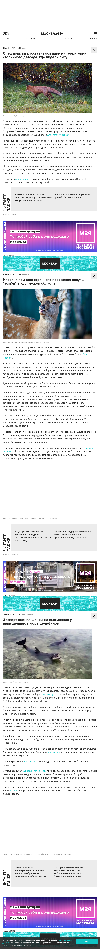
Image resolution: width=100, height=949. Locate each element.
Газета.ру (48, 694)
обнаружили (22, 179)
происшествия (17, 890)
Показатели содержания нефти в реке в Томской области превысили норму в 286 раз (72, 534)
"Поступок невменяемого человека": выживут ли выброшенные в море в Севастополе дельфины (68, 872)
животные (6, 214)
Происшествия (28, 614)
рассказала (54, 752)
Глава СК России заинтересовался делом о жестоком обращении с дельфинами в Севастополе (30, 872)
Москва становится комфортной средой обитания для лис (72, 196)
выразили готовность (34, 771)
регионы (15, 554)
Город (24, 48)
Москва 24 (50, 33)
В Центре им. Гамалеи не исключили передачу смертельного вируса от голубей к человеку (33, 536)
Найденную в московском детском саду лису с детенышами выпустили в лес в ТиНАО (33, 197)
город (14, 214)
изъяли (14, 790)
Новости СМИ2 (9, 255)
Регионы (25, 274)
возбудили (29, 761)
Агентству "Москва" (58, 135)
